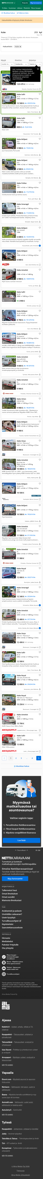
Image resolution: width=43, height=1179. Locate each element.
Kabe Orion (21, 407)
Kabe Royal (21, 575)
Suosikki (39, 94)
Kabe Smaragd (21, 213)
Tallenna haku (24, 13)
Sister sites (14, 3)
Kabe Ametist (21, 278)
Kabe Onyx (21, 448)
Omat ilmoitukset (10, 893)
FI (36, 850)
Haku (5, 8)
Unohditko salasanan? (12, 914)
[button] (7, 62)
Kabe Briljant (21, 147)
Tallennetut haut (9, 890)
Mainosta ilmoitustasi (11, 900)
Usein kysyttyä (8, 917)
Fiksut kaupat (36, 8)
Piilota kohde (4, 119)
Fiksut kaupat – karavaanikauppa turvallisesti (13, 957)
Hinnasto (6, 938)
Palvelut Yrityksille (10, 945)
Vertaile (4, 84)
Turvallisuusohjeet (10, 921)
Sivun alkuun (21, 850)
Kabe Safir (21, 103)
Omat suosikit (8, 897)
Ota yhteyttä (7, 948)
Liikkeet (19, 8)
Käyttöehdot (7, 924)
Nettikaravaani (8, 3)
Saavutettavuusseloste (12, 927)
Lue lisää (21, 840)
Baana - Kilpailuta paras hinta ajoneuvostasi (15, 963)
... (26, 758)
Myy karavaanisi (35, 3)
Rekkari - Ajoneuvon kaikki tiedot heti (14, 968)
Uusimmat (12, 8)
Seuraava (38, 758)
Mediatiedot (7, 941)
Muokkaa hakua (9, 13)
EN (39, 850)
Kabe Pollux (21, 191)
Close (38, 69)
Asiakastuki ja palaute (12, 911)
